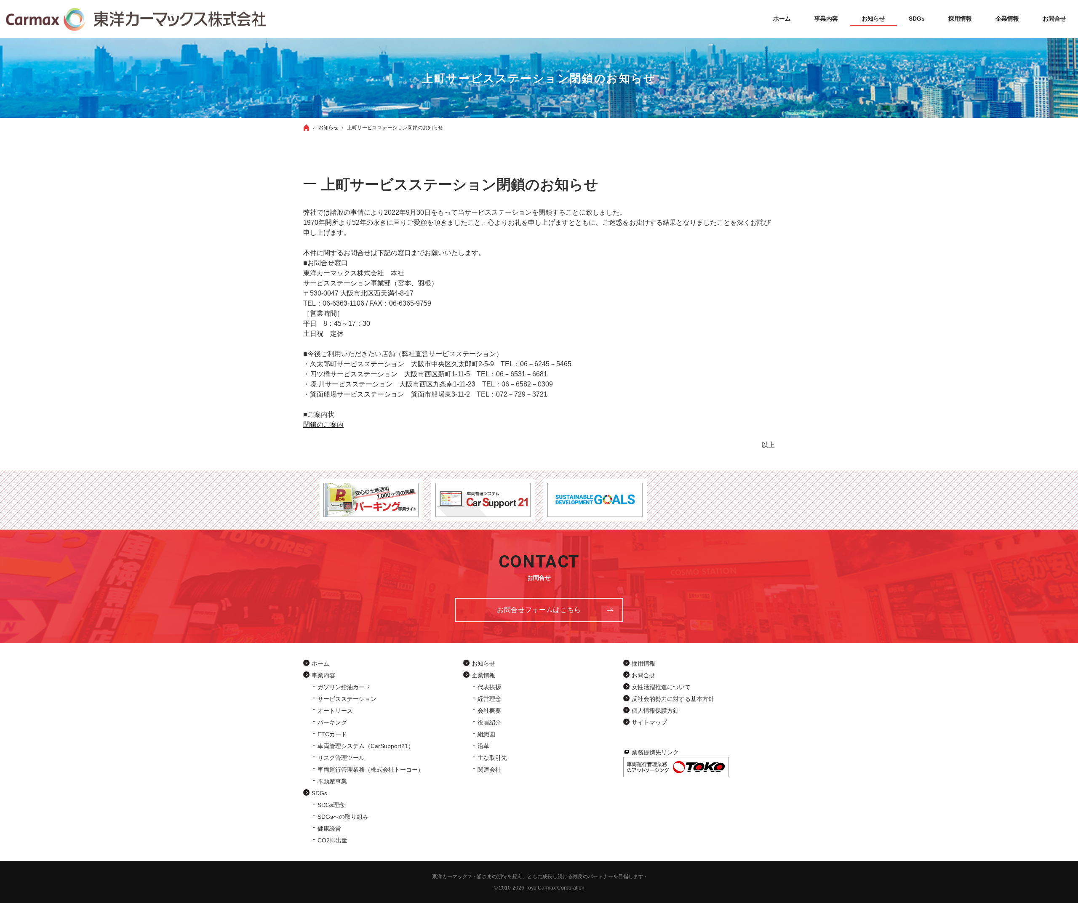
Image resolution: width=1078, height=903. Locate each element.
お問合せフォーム (539, 609)
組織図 (486, 734)
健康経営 (329, 828)
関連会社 (489, 769)
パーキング (332, 722)
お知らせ (483, 663)
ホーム (320, 663)
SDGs (319, 793)
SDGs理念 (331, 805)
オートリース (335, 710)
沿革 (483, 746)
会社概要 (489, 710)
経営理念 (489, 698)
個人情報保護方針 (655, 710)
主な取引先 (492, 757)
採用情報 (643, 663)
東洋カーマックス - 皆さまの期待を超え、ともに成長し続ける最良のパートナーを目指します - (539, 876)
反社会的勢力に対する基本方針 (673, 698)
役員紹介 (489, 722)
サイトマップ (649, 722)
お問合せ (643, 675)
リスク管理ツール (341, 757)
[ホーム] (306, 127)
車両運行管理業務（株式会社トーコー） (371, 769)
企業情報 (483, 675)
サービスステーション (347, 698)
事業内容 (323, 675)
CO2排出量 (332, 840)
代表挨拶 (489, 687)
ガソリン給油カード (344, 687)
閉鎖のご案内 (323, 424)
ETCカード (332, 734)
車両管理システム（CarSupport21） (366, 746)
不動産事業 (332, 781)
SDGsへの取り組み (343, 816)
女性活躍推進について (661, 687)
